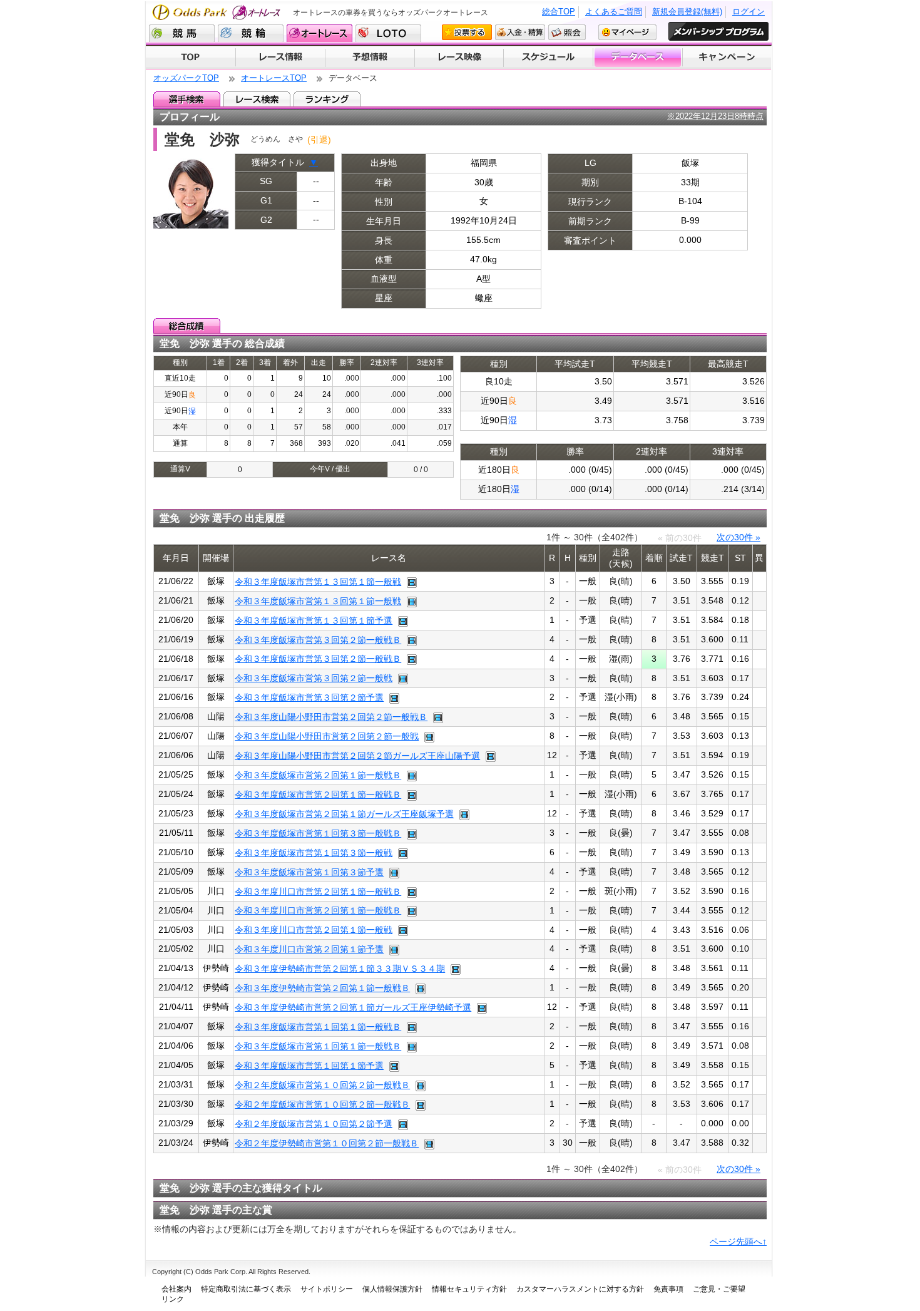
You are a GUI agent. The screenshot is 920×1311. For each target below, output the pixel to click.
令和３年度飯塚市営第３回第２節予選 (309, 697)
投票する (467, 32)
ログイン (748, 11)
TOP (190, 57)
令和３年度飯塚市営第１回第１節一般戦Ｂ (318, 1027)
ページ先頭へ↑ (738, 1241)
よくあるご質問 (613, 11)
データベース (638, 57)
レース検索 (256, 98)
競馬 (182, 33)
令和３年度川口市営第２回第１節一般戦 (313, 930)
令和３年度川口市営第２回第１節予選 (309, 949)
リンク (172, 1299)
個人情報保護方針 (392, 1289)
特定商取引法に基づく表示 (246, 1289)
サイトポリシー (326, 1289)
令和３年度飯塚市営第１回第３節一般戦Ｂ (318, 833)
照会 (567, 32)
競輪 (251, 33)
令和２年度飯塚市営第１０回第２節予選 (313, 1124)
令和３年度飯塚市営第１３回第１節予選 (313, 620)
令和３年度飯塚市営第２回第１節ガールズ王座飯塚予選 (344, 814)
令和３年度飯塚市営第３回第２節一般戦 (313, 678)
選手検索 (186, 98)
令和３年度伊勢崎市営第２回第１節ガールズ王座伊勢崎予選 (353, 1007)
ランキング (327, 98)
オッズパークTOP (186, 78)
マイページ (627, 32)
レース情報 (280, 57)
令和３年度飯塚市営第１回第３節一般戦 (313, 853)
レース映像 (458, 57)
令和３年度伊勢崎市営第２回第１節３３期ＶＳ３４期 (340, 969)
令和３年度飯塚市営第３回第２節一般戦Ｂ (318, 640)
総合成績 (186, 325)
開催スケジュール (548, 57)
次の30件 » (738, 537)
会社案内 (176, 1289)
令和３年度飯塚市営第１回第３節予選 (309, 872)
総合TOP (558, 11)
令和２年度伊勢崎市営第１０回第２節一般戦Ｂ (327, 1143)
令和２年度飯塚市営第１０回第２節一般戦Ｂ (322, 1085)
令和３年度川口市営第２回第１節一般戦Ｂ (318, 892)
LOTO (388, 33)
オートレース (319, 33)
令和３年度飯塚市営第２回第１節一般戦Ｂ (318, 775)
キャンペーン (727, 57)
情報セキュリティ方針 (469, 1289)
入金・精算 (520, 32)
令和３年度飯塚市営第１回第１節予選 (309, 1066)
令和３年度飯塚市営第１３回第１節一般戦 (318, 582)
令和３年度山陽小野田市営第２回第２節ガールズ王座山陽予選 (357, 756)
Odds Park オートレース (218, 12)
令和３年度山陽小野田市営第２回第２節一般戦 (327, 736)
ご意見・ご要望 (719, 1289)
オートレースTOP (274, 78)
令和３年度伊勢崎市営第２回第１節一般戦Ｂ (322, 988)
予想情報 (369, 57)
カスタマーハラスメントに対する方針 (580, 1289)
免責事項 (668, 1289)
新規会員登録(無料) (687, 11)
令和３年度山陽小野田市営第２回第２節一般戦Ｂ (331, 717)
